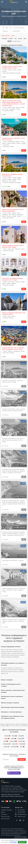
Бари (25, 38)
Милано (20, 38)
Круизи (3, 812)
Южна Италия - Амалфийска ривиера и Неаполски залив (12, 175)
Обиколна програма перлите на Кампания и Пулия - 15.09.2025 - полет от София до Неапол (13, 590)
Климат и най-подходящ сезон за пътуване (11, 685)
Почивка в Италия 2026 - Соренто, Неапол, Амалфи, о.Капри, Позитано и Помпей (13, 409)
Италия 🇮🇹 (4, 38)
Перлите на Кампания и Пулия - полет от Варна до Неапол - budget (13, 246)
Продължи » (22, 842)
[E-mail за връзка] (16, 814)
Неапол (9, 41)
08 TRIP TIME (21, 812)
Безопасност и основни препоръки (11, 712)
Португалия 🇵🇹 (13, 741)
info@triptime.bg (21, 814)
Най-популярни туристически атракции (12, 707)
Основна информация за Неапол (11, 646)
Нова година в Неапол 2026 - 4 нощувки (13, 560)
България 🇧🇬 (21, 741)
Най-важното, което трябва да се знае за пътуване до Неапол (12, 717)
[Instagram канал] (20, 820)
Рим (16, 38)
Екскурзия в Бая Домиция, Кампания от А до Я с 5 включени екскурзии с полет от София (13, 440)
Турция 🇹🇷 (6, 738)
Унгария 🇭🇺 (6, 746)
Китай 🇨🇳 (6, 741)
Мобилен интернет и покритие (10, 702)
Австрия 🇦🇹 (14, 743)
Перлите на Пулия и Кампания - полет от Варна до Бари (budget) (13, 210)
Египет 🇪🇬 (14, 735)
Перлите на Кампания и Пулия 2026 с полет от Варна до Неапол (13, 313)
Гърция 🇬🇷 (20, 735)
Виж (24, 77)
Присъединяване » (15, 772)
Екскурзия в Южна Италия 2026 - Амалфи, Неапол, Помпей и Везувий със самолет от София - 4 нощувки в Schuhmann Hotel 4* (13, 533)
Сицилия (11, 38)
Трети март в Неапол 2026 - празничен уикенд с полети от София (12, 381)
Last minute (4, 814)
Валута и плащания (7, 680)
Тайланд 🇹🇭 (22, 743)
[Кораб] (7, 27)
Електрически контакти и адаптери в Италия (12, 697)
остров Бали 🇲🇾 (14, 746)
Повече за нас (21, 816)
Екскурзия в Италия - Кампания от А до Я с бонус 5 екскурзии (13, 139)
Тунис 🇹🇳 (22, 746)
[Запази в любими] (19, 77)
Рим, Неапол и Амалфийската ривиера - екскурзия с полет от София (13, 279)
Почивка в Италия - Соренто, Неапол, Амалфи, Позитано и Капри (12, 67)
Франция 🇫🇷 (21, 738)
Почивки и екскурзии (6, 810)
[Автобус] (3, 27)
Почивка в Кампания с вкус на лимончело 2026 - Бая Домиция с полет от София (13, 348)
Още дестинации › (16, 41)
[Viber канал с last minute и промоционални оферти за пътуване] (23, 820)
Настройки (13, 842)
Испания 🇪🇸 (7, 735)
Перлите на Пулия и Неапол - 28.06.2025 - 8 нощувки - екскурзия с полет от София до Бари (13, 621)
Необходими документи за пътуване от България (12, 664)
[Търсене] (26, 2)
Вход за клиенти (5, 818)
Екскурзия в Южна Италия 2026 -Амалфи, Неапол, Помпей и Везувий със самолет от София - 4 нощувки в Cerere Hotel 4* (13, 471)
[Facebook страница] (17, 820)
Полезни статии (5, 816)
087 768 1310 (21, 810)
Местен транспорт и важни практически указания (13, 691)
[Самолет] (10, 27)
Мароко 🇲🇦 (13, 738)
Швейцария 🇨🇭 (6, 743)
